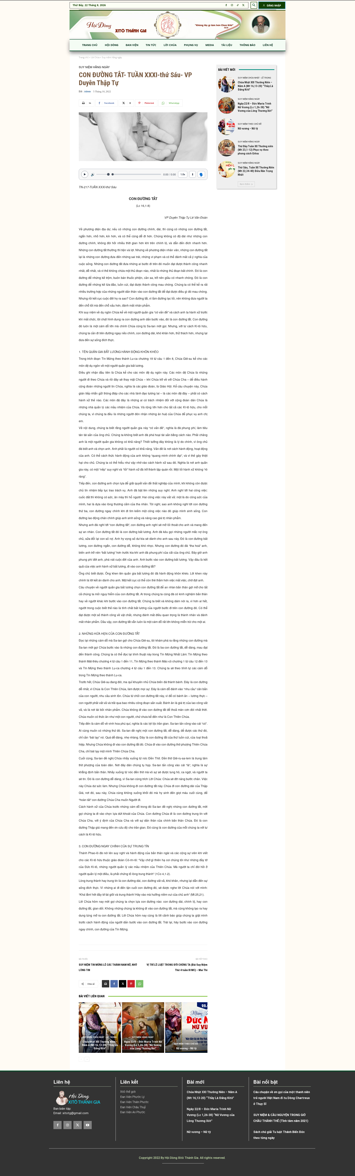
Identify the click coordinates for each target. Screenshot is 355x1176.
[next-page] (87, 1059)
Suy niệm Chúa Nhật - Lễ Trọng (99, 1037)
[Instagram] (232, 5)
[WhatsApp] (139, 983)
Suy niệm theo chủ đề (186, 1044)
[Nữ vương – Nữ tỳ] (186, 1027)
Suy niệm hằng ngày (112, 57)
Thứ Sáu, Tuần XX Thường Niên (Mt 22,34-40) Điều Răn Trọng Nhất (256, 171)
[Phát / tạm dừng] (84, 174)
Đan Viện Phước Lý (132, 1097)
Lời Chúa (95, 57)
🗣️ (201, 174)
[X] (243, 5)
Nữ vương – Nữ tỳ (186, 1048)
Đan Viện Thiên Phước (134, 1102)
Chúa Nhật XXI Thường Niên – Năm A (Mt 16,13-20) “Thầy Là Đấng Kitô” (100, 1045)
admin (87, 91)
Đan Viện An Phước (132, 1112)
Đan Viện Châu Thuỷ (133, 1107)
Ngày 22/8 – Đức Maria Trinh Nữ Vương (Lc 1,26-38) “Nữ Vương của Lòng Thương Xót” (143, 1045)
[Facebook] (226, 5)
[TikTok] (238, 5)
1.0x (182, 174)
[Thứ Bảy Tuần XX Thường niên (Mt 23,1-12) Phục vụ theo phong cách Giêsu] (226, 147)
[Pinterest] (131, 983)
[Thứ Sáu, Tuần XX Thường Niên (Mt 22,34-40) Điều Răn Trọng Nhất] (226, 169)
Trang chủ (84, 57)
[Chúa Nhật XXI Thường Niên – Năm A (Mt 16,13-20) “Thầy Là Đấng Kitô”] (100, 1027)
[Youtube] (88, 1125)
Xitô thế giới (128, 1091)
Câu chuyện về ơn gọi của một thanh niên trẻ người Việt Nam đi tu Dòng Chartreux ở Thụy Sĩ (281, 1098)
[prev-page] (81, 1059)
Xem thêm (245, 184)
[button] (254, 5)
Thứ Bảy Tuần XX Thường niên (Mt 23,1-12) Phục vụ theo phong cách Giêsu (255, 150)
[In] (105, 983)
